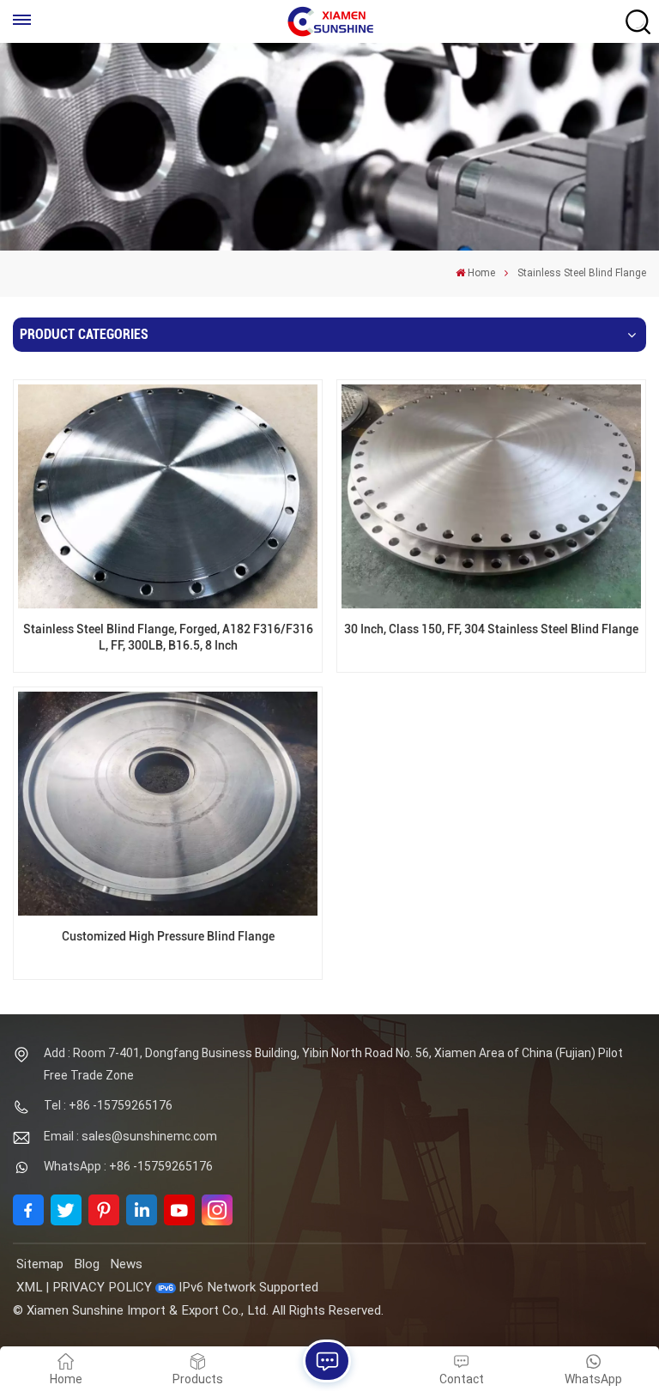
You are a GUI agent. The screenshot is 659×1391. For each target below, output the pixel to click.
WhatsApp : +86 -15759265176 (128, 1166)
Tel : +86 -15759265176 (108, 1105)
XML (29, 1287)
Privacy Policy (102, 1287)
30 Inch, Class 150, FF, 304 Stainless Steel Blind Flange (491, 629)
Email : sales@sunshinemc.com (130, 1136)
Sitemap (39, 1264)
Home (481, 273)
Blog (87, 1264)
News (126, 1264)
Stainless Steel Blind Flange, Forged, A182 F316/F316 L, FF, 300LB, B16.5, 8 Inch (168, 637)
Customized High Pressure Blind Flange (168, 936)
